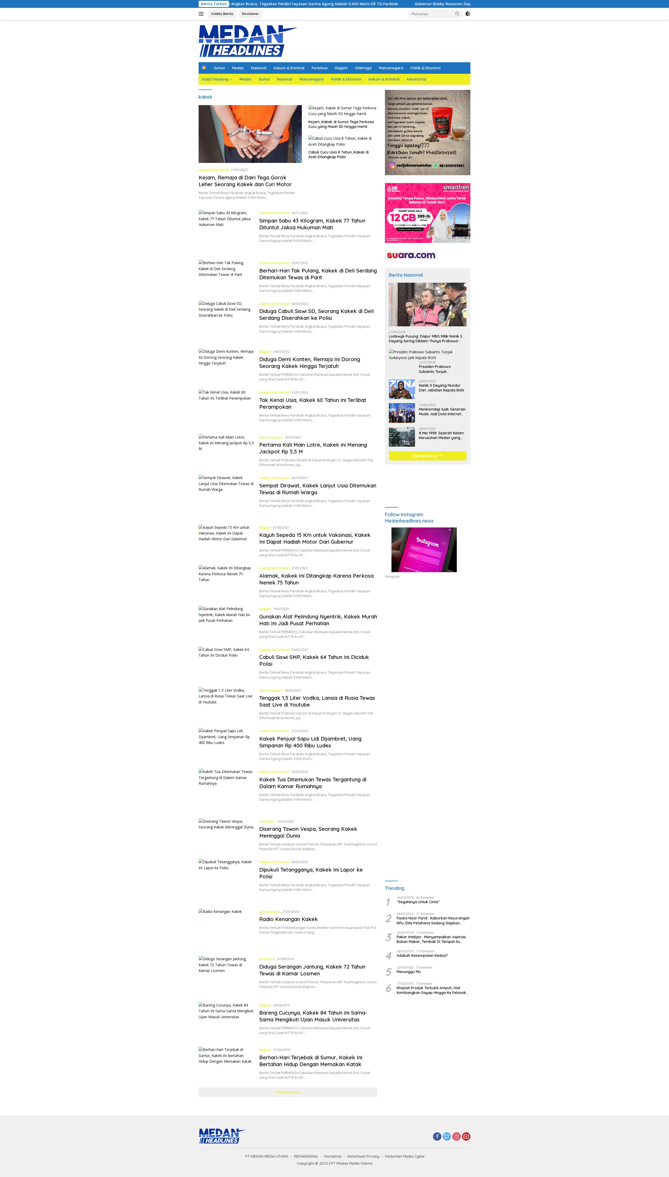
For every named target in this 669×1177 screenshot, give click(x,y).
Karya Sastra (269, 911)
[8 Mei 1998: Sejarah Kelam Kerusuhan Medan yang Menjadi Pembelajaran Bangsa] (402, 437)
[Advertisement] (427, 631)
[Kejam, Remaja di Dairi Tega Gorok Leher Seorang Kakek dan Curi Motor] (250, 134)
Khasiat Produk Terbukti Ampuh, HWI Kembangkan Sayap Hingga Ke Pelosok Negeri (431, 990)
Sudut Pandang (215, 79)
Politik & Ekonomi (426, 68)
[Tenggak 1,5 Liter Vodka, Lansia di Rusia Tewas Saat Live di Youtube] (226, 703)
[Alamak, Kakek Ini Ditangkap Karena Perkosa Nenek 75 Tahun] (226, 581)
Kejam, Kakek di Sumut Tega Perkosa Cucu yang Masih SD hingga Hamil (341, 124)
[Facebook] (437, 1136)
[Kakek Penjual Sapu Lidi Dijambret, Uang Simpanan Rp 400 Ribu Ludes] (226, 744)
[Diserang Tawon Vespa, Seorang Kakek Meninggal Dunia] (226, 834)
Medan (238, 68)
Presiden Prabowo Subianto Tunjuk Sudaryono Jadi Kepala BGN (439, 369)
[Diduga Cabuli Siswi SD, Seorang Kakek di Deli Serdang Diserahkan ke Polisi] (226, 321)
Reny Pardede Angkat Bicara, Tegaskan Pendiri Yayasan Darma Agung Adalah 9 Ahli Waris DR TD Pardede (245, 4)
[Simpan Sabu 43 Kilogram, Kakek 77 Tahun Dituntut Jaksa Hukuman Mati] (226, 231)
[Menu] (202, 13)
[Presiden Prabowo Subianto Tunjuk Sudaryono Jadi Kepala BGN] (427, 355)
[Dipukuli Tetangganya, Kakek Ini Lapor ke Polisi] (226, 880)
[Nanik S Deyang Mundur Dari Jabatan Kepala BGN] (402, 389)
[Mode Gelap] (467, 13)
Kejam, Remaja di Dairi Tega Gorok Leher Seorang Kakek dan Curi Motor (245, 180)
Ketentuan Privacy (363, 1156)
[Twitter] (447, 1136)
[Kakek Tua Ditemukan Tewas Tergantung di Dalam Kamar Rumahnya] (226, 789)
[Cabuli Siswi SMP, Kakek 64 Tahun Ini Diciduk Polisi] (226, 663)
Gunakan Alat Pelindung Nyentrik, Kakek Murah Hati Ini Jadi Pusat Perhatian (318, 620)
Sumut (219, 68)
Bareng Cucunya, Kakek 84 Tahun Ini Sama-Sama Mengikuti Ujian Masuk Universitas (313, 1016)
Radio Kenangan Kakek (288, 919)
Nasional (258, 68)
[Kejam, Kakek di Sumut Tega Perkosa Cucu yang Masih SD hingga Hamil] (342, 111)
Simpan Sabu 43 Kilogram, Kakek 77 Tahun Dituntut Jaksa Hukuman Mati (312, 224)
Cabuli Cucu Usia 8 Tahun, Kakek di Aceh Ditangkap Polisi (338, 154)
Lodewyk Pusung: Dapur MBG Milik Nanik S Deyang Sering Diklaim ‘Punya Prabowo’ (425, 338)
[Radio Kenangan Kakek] (226, 928)
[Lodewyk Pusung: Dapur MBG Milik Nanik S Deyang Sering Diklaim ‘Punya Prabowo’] (427, 304)
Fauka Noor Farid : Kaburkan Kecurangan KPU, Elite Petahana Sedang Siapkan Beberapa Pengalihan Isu (433, 920)
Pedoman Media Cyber (405, 1156)
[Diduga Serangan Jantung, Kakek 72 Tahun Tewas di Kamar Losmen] (226, 975)
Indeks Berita (222, 14)
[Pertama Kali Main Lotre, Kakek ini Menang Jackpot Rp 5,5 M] (226, 450)
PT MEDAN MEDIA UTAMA (266, 1156)
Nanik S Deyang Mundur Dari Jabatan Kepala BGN (441, 388)
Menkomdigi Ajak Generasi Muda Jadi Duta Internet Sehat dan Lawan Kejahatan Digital (442, 411)
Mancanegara (391, 68)
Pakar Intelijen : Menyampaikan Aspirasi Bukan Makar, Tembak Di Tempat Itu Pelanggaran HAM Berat (431, 939)
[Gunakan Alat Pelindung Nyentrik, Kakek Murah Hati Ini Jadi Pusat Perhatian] (226, 622)
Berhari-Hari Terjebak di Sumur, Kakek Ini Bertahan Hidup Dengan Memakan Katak (310, 1060)
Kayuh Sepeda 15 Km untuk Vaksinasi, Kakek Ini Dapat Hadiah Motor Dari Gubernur (315, 538)
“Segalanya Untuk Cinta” (418, 902)
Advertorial (416, 79)
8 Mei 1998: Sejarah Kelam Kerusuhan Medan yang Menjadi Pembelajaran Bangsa (441, 435)
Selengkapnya (287, 1092)
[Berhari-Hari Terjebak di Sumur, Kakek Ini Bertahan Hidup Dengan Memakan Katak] (226, 1063)
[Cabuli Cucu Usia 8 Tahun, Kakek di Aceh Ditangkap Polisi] (342, 141)
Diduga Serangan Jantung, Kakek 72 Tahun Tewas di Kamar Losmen (312, 970)
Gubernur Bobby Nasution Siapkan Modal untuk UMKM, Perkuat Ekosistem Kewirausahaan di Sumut (450, 4)
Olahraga (363, 68)
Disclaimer (250, 14)
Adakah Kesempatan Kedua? (422, 955)
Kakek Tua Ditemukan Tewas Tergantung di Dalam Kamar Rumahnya (312, 782)
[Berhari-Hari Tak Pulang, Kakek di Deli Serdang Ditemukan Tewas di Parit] (226, 276)
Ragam (341, 68)
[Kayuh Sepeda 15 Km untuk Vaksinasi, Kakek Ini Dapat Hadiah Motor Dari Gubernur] (226, 541)
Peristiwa (319, 68)
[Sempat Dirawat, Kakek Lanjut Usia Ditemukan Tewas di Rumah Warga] (226, 495)
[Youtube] (466, 1136)
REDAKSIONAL (306, 1156)
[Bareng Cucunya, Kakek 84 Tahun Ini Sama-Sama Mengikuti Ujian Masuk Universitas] (226, 1020)
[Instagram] (456, 1136)
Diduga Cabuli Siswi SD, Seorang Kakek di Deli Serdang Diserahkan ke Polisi (316, 314)
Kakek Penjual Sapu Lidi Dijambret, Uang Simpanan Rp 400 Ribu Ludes (310, 742)
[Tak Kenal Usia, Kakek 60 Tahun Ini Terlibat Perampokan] (226, 408)
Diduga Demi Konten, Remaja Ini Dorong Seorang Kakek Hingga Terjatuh (309, 362)
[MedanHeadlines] (248, 40)
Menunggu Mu (409, 971)
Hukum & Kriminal (289, 68)
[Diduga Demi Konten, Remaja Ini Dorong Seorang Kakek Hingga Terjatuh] (226, 365)
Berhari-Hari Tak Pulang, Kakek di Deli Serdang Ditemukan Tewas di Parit (318, 274)
